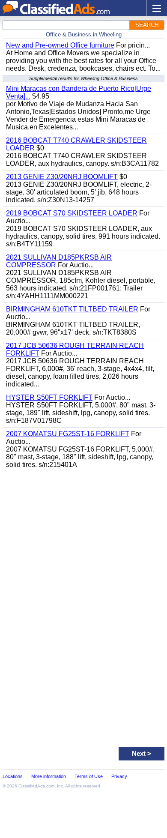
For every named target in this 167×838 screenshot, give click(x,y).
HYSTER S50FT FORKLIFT (49, 397)
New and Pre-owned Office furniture (60, 45)
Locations (13, 776)
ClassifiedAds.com (36, 786)
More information (48, 776)
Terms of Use (89, 776)
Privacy (119, 776)
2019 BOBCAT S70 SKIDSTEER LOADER (71, 213)
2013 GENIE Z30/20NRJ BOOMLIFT (62, 176)
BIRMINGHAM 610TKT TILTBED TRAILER (72, 309)
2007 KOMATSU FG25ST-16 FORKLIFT (67, 433)
